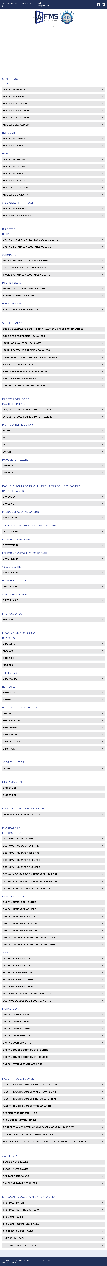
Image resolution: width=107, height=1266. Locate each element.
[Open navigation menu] (53, 27)
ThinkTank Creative (9, 1263)
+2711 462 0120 (12, 3)
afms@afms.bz (43, 6)
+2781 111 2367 (25, 3)
